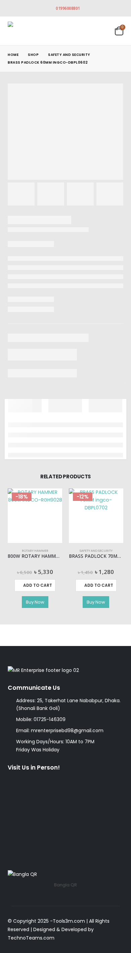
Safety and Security (96, 550)
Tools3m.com (69, 921)
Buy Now (35, 602)
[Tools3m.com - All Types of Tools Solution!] (33, 31)
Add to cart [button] (37, 585)
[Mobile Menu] (103, 30)
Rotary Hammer (35, 550)
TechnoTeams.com (31, 937)
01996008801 (68, 8)
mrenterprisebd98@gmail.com (67, 730)
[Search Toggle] (85, 31)
